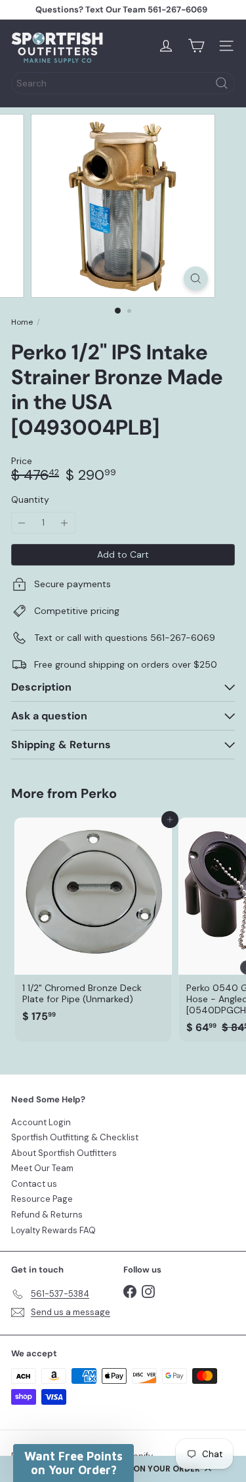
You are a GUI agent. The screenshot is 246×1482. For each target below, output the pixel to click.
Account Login (41, 1122)
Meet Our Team (42, 1168)
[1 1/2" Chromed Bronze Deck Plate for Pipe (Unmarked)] (93, 924)
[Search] (222, 83)
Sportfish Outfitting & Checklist (74, 1137)
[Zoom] (196, 278)
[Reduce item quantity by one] (22, 522)
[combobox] (123, 83)
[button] (73, 1463)
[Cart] (196, 46)
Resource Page (42, 1198)
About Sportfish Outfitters (64, 1153)
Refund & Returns (47, 1214)
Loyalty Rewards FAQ (53, 1230)
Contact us (34, 1183)
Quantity (30, 499)
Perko (99, 793)
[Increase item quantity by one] (64, 522)
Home (22, 322)
